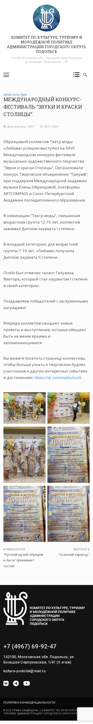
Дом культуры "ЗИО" (21, 126)
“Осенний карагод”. (74, 554)
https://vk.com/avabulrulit (58, 377)
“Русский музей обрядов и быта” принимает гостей (23, 560)
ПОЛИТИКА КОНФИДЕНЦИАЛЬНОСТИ (29, 702)
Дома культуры (15, 94)
